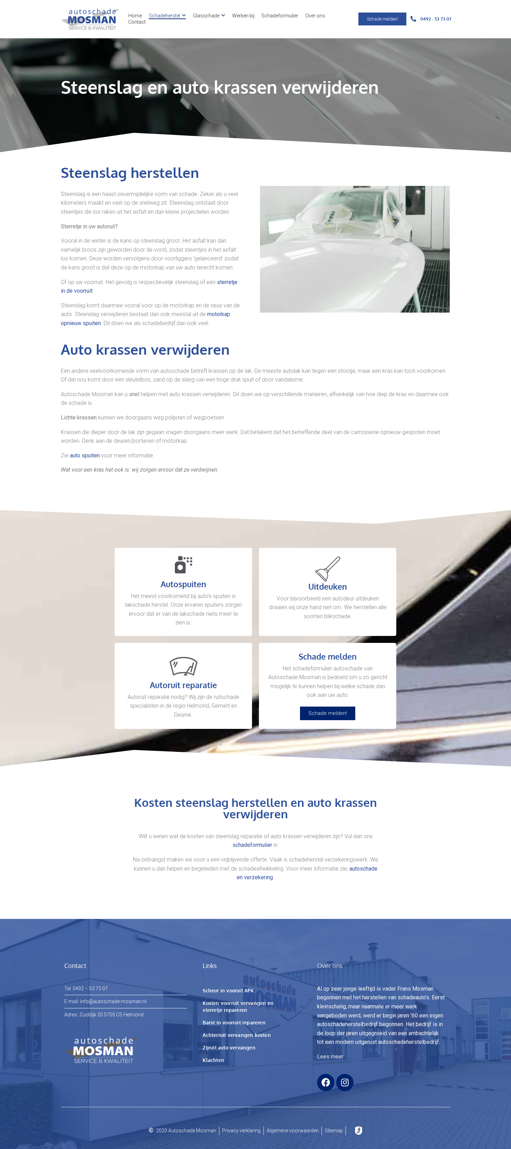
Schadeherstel (164, 15)
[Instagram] (345, 1082)
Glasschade (206, 15)
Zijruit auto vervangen (229, 1047)
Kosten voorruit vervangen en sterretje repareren (238, 1006)
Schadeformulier (279, 15)
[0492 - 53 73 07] (413, 19)
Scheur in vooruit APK (228, 990)
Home (135, 15)
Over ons (315, 15)
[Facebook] (325, 1082)
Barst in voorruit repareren (234, 1022)
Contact (137, 22)
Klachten (213, 1060)
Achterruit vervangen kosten (236, 1035)
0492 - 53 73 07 (436, 19)
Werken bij (243, 15)
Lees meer (330, 1056)
